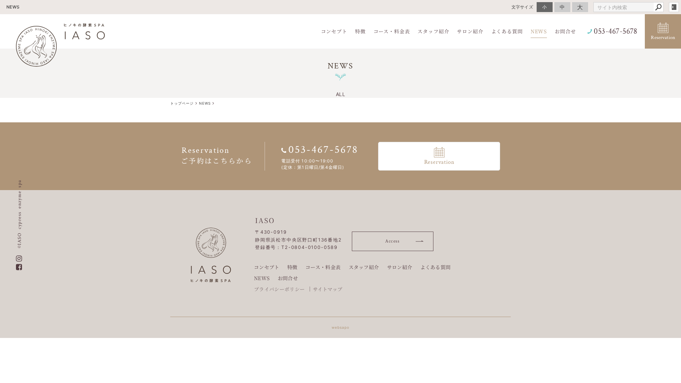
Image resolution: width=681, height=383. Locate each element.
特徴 (292, 267)
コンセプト (266, 267)
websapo (340, 327)
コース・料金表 (322, 267)
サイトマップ (328, 289)
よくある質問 (435, 267)
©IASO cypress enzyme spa (19, 213)
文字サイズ (522, 7)
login (674, 7)
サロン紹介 (400, 267)
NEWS (262, 278)
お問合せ (288, 278)
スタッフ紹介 (364, 267)
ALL (340, 94)
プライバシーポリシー (279, 289)
